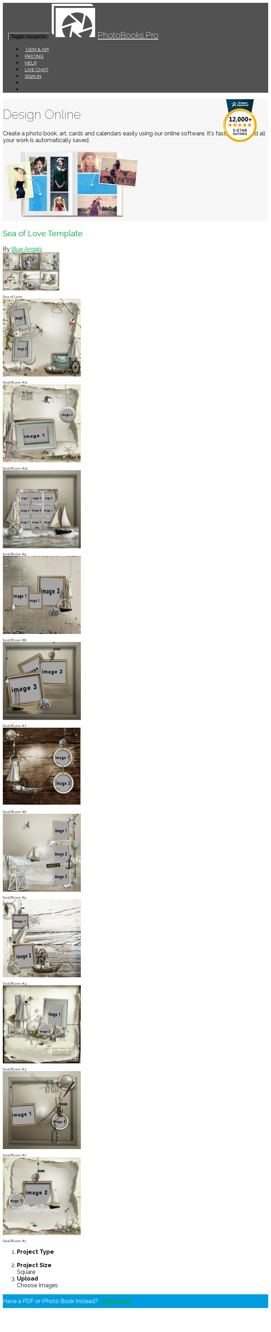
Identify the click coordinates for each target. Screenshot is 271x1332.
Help (31, 63)
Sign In (33, 76)
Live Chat (37, 69)
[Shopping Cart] (24, 89)
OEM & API (37, 49)
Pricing (34, 56)
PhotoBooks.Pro (128, 35)
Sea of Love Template (43, 233)
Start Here (117, 1301)
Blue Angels (26, 249)
